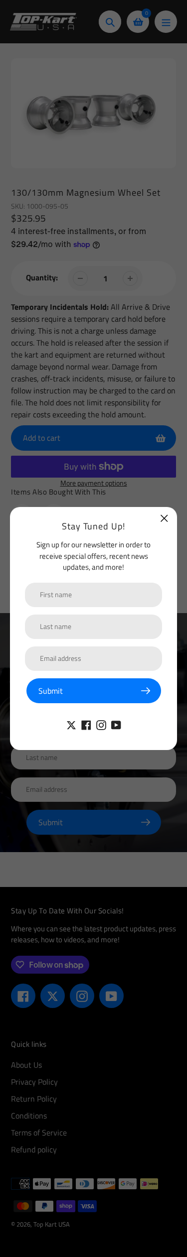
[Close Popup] (164, 518)
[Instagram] (101, 724)
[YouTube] (116, 724)
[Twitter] (71, 724)
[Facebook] (86, 724)
